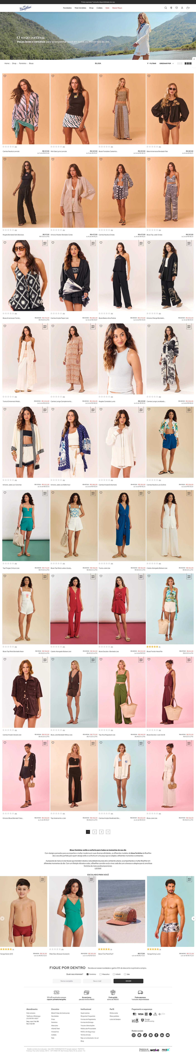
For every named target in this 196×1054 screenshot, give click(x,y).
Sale (107, 8)
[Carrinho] (187, 8)
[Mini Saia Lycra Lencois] (74, 108)
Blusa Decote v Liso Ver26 (156, 735)
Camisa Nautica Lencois (11, 151)
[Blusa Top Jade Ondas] (170, 192)
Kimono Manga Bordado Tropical (155, 318)
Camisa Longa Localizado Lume (155, 401)
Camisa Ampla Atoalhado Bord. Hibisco (109, 818)
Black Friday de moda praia (60, 1013)
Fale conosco (30, 1013)
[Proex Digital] (166, 1050)
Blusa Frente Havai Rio (154, 651)
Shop (91, 8)
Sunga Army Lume (153, 954)
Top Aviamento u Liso (58, 818)
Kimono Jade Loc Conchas (12, 485)
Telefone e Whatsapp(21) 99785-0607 (33, 1017)
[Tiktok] (145, 1035)
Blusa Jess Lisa (152, 818)
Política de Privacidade (88, 1029)
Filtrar (153, 63)
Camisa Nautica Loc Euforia (156, 485)
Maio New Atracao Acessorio (59, 954)
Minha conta (114, 1013)
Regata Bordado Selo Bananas (13, 235)
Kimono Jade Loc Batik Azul (60, 485)
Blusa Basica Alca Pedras (107, 318)
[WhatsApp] (139, 1035)
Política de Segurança (88, 1032)
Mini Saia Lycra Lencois (59, 151)
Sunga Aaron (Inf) (6, 954)
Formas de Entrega (87, 1022)
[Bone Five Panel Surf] (121, 911)
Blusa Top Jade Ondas (154, 235)
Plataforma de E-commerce (143, 1050)
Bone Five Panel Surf (105, 954)
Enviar (128, 981)
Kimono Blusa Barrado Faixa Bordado (12, 818)
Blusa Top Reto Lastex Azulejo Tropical (61, 568)
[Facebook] (156, 1035)
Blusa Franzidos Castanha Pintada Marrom (107, 151)
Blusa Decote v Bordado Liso (109, 651)
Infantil (118, 974)
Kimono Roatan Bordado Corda (61, 235)
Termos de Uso (86, 1035)
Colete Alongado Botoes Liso (157, 568)
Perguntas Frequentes (88, 1016)
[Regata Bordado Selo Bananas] (26, 192)
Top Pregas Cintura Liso (11, 568)
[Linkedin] (162, 1035)
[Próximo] (193, 918)
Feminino (92, 974)
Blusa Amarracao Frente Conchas (11, 318)
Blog (82, 1041)
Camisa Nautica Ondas (106, 235)
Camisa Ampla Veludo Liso (12, 735)
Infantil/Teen (55, 1029)
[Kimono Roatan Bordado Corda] (74, 192)
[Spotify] (151, 1035)
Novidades (67, 8)
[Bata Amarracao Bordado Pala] (170, 108)
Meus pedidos (114, 1016)
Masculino (105, 974)
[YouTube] (168, 1035)
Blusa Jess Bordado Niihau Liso (61, 735)
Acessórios (55, 1032)
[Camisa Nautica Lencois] (26, 108)
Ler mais (98, 868)
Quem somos (85, 1013)
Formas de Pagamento (88, 1019)
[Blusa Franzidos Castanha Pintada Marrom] (122, 108)
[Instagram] (134, 1035)
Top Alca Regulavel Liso (107, 735)
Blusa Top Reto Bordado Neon (13, 651)
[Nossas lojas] (171, 8)
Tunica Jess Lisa (104, 568)
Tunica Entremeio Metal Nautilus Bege (11, 401)
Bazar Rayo (117, 8)
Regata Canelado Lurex (107, 401)
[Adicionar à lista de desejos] (5, 76)
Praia (53, 1019)
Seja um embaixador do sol (90, 1038)
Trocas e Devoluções (87, 1025)
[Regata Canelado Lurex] (122, 358)
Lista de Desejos (115, 1019)
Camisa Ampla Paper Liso (59, 318)
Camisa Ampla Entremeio (108, 485)
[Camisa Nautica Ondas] (122, 192)
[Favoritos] (177, 8)
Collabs (99, 8)
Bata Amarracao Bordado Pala (157, 151)
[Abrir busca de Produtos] (166, 8)
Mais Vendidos (80, 8)
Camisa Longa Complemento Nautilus (61, 401)
